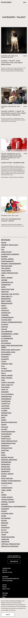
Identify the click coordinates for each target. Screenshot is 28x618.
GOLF (3, 373)
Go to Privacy (12, 610)
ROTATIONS (5, 469)
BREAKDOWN (10, 155)
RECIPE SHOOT (7, 457)
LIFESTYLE (5, 403)
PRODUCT (5, 445)
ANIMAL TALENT (14, 56)
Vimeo (3, 597)
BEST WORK (15, 155)
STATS (3, 476)
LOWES (4, 410)
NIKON (3, 424)
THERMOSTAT (6, 488)
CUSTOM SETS (7, 513)
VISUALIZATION (7, 499)
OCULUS (4, 427)
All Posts (5, 240)
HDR (3, 380)
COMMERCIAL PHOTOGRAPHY (13, 506)
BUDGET (4, 504)
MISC (3, 417)
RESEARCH (5, 464)
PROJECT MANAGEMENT (11, 263)
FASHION (5, 357)
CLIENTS (3, 159)
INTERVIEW (5, 401)
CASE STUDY (3, 153)
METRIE (4, 415)
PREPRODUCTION (8, 443)
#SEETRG (4, 585)
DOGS (8, 57)
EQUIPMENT (6, 354)
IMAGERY (5, 392)
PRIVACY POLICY (6, 589)
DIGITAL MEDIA (7, 259)
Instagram (5, 593)
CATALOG (5, 310)
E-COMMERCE (7, 338)
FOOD (3, 361)
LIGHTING (5, 406)
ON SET (15, 156)
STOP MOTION (7, 478)
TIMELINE (5, 539)
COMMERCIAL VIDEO (9, 334)
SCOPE (4, 520)
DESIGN (4, 256)
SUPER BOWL (6, 483)
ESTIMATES (5, 518)
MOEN (3, 420)
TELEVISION (6, 270)
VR (2, 492)
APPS (3, 287)
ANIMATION (5, 284)
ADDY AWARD (6, 277)
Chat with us (14, 561)
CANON (4, 308)
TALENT (11, 57)
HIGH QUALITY (7, 385)
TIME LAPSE (6, 490)
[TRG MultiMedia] (6, 2)
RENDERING (10, 157)
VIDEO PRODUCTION (12, 106)
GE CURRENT (6, 371)
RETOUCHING (6, 266)
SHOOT (14, 157)
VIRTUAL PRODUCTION (10, 544)
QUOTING (5, 450)
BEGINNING (6, 299)
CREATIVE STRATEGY (10, 546)
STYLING (4, 532)
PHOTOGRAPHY (4, 56)
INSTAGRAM (6, 399)
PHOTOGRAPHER (8, 431)
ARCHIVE (5, 292)
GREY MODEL (6, 378)
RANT (3, 455)
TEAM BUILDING (7, 537)
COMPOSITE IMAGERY (10, 254)
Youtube (4, 595)
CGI (16, 153)
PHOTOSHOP (6, 434)
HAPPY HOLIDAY (8, 382)
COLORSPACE (6, 331)
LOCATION (5, 408)
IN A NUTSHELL (7, 394)
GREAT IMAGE (7, 375)
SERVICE (4, 523)
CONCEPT (5, 509)
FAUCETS (5, 359)
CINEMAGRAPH (7, 317)
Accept (8, 614)
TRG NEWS (5, 268)
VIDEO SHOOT (4, 155)
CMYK (3, 306)
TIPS (3, 247)
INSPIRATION (6, 396)
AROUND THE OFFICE (10, 294)
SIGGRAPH (5, 471)
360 (2, 275)
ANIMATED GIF (7, 282)
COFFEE (4, 327)
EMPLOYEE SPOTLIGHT (10, 350)
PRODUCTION (4, 57)
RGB (3, 452)
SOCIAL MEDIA (7, 474)
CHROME (5, 315)
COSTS (2, 107)
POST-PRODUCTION (9, 441)
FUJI (3, 366)
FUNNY (4, 368)
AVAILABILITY (6, 296)
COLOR (4, 329)
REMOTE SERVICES (9, 460)
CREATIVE (5, 541)
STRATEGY (5, 527)
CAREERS (4, 587)
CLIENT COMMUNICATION (11, 322)
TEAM (3, 534)
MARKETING (6, 413)
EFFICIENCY (11, 156)
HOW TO (4, 389)
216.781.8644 (5, 576)
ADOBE (4, 280)
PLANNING (5, 436)
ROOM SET (5, 467)
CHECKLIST (6, 313)
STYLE (4, 530)
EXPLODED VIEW (8, 352)
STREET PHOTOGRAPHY (11, 481)
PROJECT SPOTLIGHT (9, 245)
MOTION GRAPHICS (9, 422)
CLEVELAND (6, 320)
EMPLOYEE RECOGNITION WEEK (11, 346)
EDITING (7, 159)
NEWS (3, 242)
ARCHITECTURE (7, 289)
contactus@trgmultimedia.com (10, 578)
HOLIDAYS (5, 387)
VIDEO (9, 56)
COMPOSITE (6, 336)
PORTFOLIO (6, 438)
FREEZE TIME (6, 364)
